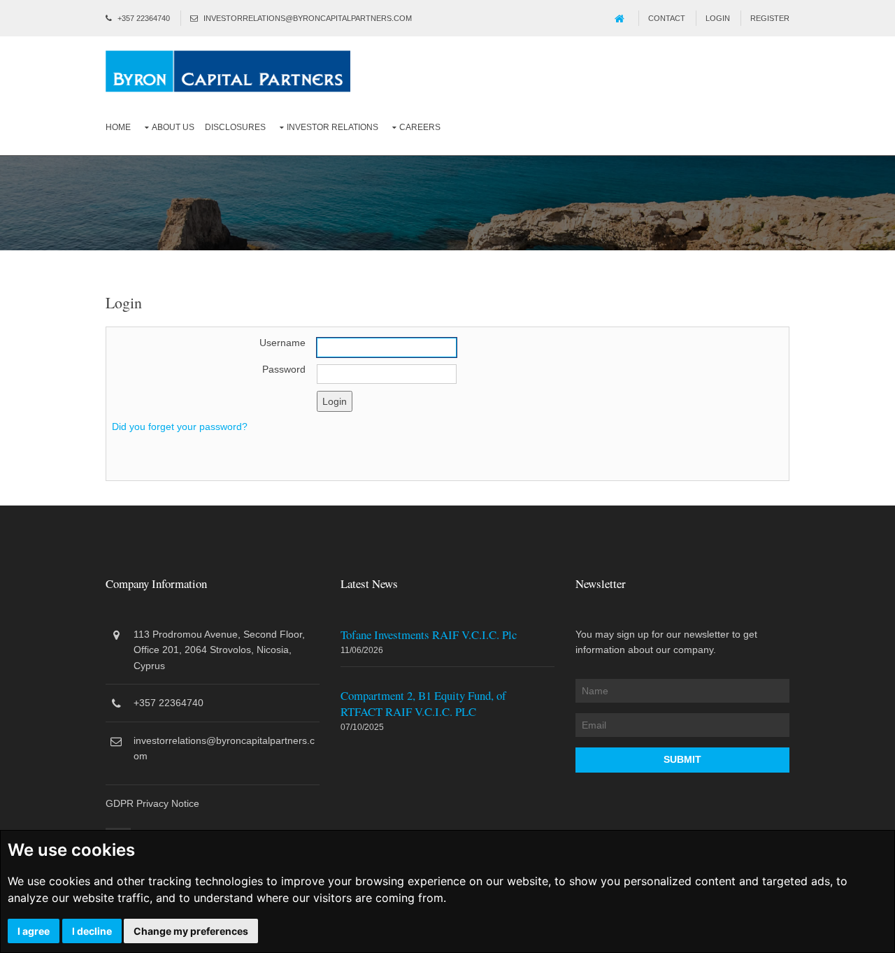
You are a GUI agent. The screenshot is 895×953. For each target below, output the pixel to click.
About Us (173, 127)
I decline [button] (92, 931)
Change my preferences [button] (191, 931)
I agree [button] (33, 931)
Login (718, 18)
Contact (666, 18)
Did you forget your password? (180, 426)
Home (118, 127)
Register (769, 18)
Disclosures (235, 127)
